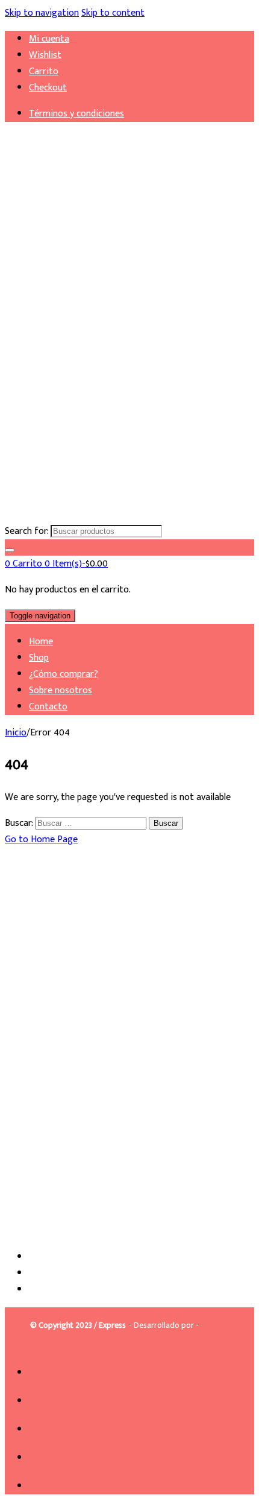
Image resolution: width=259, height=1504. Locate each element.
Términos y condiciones (76, 114)
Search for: (26, 531)
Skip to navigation (42, 13)
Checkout (48, 88)
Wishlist (45, 55)
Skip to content (113, 13)
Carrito (43, 71)
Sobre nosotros (60, 690)
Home (41, 641)
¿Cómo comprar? (63, 674)
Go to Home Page (41, 839)
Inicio (16, 733)
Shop (39, 658)
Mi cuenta (49, 39)
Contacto (48, 707)
